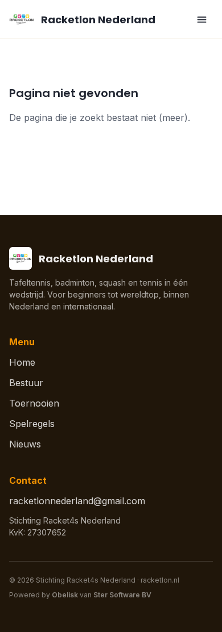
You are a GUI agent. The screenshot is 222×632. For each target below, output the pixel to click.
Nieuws (25, 444)
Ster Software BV (122, 595)
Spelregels (32, 423)
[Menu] (201, 19)
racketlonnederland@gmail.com (77, 501)
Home (22, 362)
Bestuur (26, 382)
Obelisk (65, 595)
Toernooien (34, 403)
